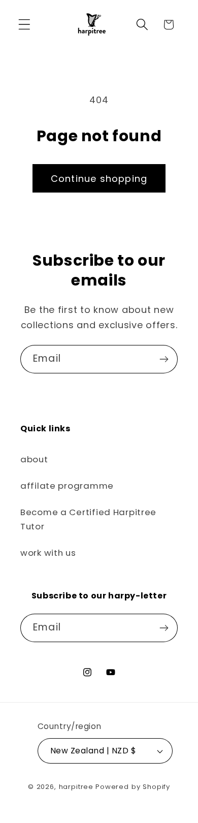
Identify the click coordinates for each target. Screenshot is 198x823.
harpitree (76, 787)
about (34, 459)
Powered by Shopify (132, 787)
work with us (48, 553)
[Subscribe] (163, 359)
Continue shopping (99, 178)
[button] (24, 24)
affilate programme (67, 486)
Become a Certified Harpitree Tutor (88, 519)
